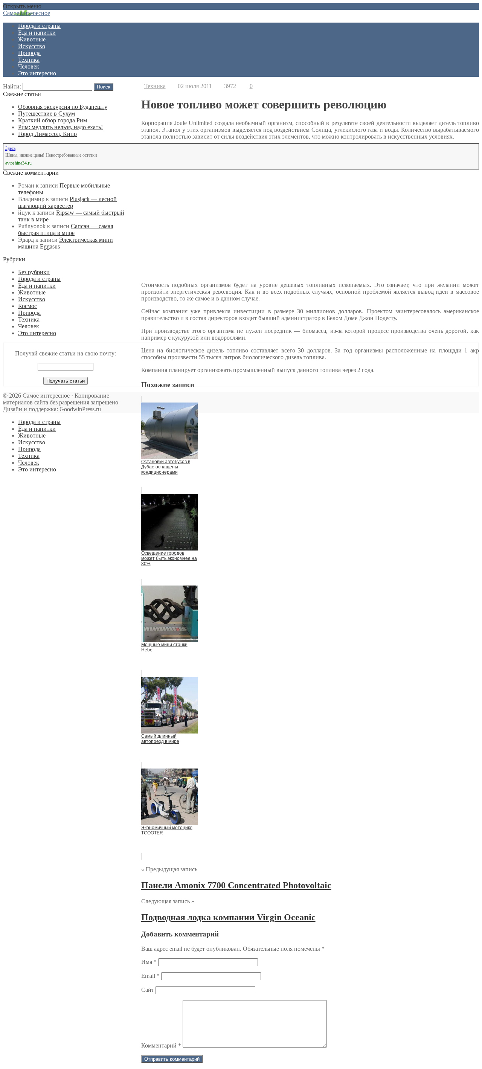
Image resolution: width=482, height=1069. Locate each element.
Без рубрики (34, 272)
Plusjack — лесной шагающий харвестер (67, 202)
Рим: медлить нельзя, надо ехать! (60, 127)
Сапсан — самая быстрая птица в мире (65, 229)
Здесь (10, 148)
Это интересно (37, 73)
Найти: (12, 86)
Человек (28, 66)
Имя (149, 962)
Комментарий (161, 1045)
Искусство (31, 46)
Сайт (147, 990)
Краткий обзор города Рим (52, 120)
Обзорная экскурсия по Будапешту (62, 107)
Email (150, 976)
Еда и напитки (37, 32)
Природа (29, 53)
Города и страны (39, 26)
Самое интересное (26, 13)
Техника (29, 59)
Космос (27, 306)
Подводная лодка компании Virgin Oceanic (228, 917)
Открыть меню (22, 6)
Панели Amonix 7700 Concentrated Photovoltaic (236, 885)
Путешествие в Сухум (46, 113)
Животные (32, 39)
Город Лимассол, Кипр (47, 134)
